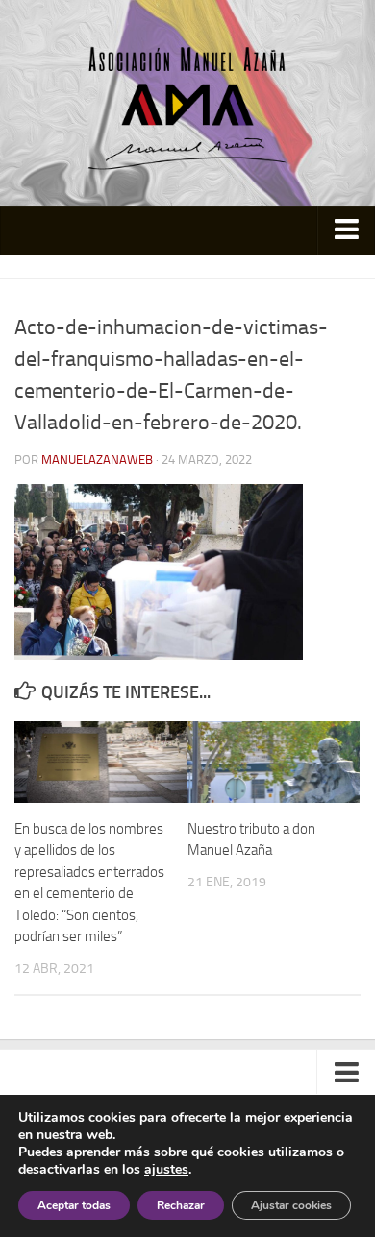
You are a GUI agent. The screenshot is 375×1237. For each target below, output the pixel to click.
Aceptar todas (74, 1205)
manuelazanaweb (97, 459)
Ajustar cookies (291, 1205)
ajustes (166, 1169)
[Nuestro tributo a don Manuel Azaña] (274, 761)
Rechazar (181, 1205)
